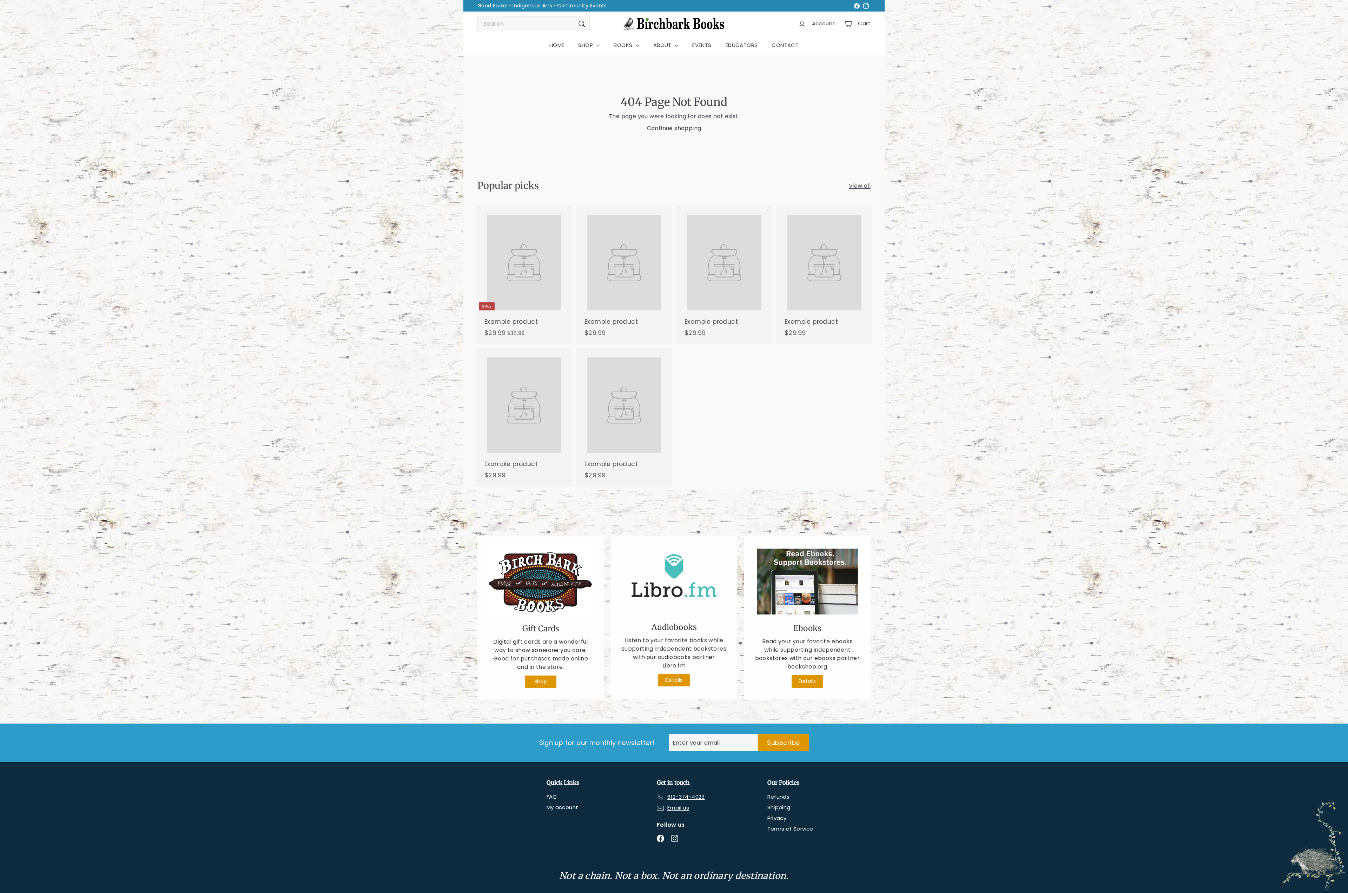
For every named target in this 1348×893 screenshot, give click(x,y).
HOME (556, 45)
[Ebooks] (807, 581)
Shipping (779, 807)
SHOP (586, 45)
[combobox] (533, 23)
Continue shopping (674, 128)
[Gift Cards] (540, 581)
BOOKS (624, 45)
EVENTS (701, 45)
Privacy (777, 818)
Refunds (778, 796)
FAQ (552, 796)
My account (563, 807)
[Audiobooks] (674, 581)
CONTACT (785, 45)
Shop (540, 681)
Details (674, 680)
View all (860, 186)
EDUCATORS (742, 45)
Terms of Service (790, 828)
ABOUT (663, 45)
